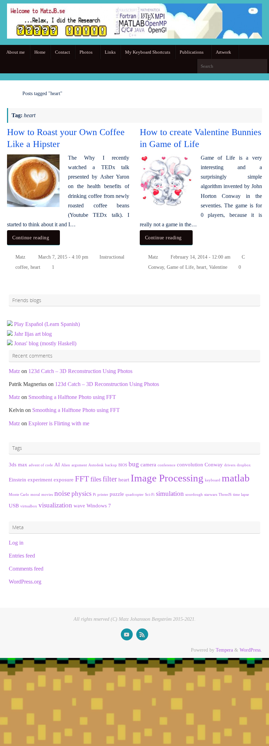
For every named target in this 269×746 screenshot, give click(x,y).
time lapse (241, 495)
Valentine (218, 267)
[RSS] (142, 634)
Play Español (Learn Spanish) (47, 324)
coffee (21, 267)
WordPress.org (25, 582)
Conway (156, 267)
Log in (16, 543)
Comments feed (26, 569)
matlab (236, 478)
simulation (170, 493)
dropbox (244, 465)
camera (148, 464)
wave (79, 505)
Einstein (17, 479)
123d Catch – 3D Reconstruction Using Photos (80, 371)
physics (81, 493)
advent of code (41, 465)
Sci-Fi (149, 495)
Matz (20, 257)
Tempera (224, 650)
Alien (65, 465)
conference (166, 465)
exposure (64, 479)
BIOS (122, 465)
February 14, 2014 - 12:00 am (200, 257)
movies (47, 495)
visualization (55, 505)
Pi (94, 495)
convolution (190, 464)
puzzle (117, 494)
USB (14, 505)
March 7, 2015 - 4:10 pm (63, 257)
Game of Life (180, 267)
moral (35, 495)
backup (111, 465)
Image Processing (167, 478)
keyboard (212, 480)
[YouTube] (127, 634)
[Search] (261, 66)
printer (102, 495)
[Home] (10, 93)
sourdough (194, 495)
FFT (82, 478)
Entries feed (22, 556)
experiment (40, 479)
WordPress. (251, 650)
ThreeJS (225, 495)
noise (62, 493)
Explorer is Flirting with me (58, 423)
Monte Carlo (19, 495)
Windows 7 (99, 505)
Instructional (111, 257)
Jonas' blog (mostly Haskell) (45, 343)
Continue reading (30, 237)
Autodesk (96, 465)
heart (35, 267)
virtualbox (28, 506)
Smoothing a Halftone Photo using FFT (72, 397)
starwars (210, 495)
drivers (229, 465)
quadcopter (134, 495)
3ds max (18, 464)
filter (110, 479)
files (95, 479)
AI (57, 464)
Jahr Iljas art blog (33, 334)
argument (79, 465)
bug (134, 464)
